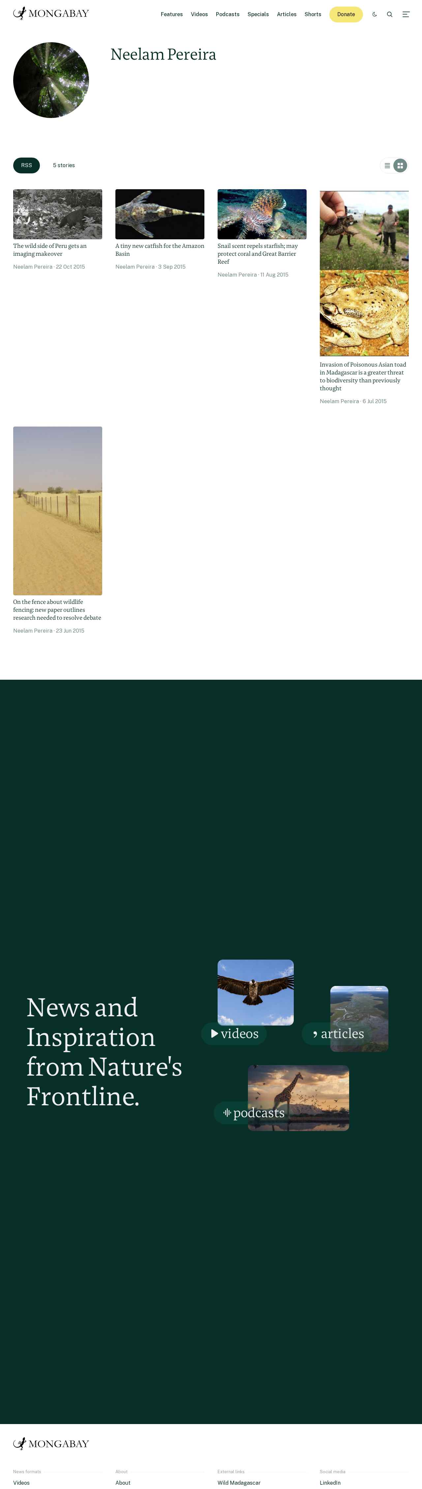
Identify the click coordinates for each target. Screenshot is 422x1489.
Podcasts (228, 14)
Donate (346, 14)
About (123, 1483)
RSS (26, 165)
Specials (258, 14)
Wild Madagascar (239, 1483)
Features (172, 14)
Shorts (313, 14)
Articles (287, 14)
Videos (199, 14)
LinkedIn (330, 1483)
